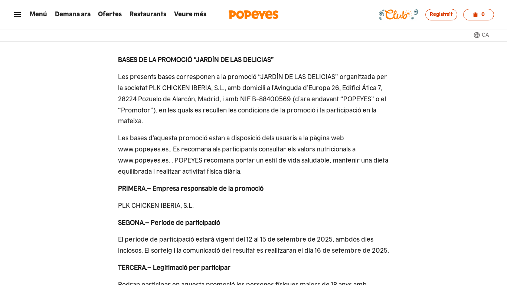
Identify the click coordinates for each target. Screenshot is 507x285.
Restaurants (148, 14)
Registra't (441, 14)
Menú (38, 14)
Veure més (190, 14)
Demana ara (73, 14)
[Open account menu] (17, 14)
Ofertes (110, 14)
